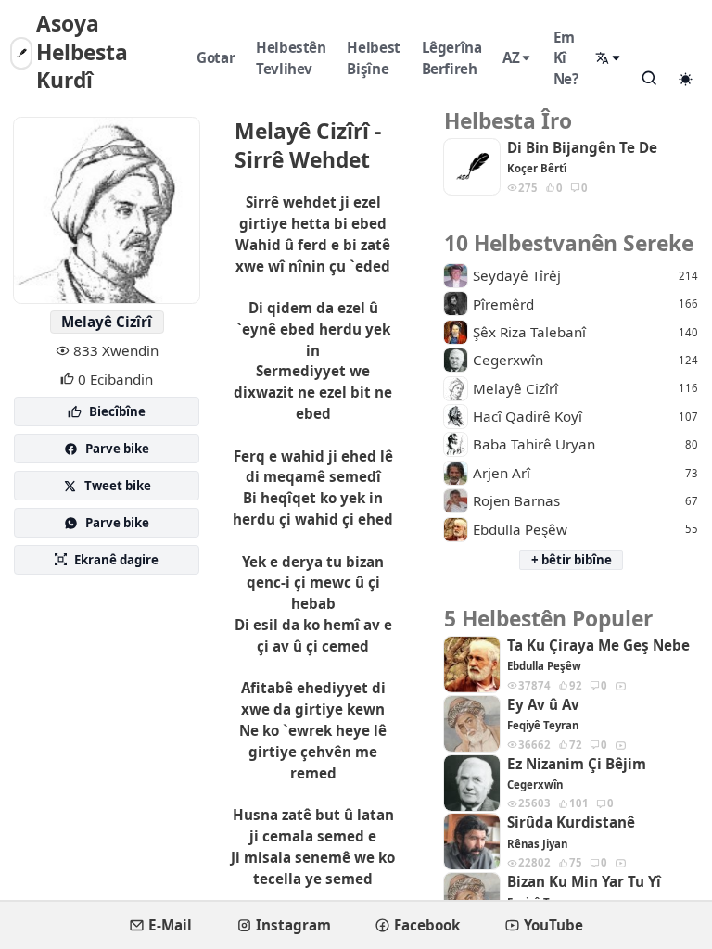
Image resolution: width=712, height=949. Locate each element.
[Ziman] (609, 57)
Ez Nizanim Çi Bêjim (576, 764)
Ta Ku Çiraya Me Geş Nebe (598, 645)
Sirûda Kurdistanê (571, 822)
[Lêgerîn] (649, 78)
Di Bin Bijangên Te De (582, 148)
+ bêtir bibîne (571, 559)
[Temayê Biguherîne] (685, 79)
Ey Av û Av (543, 705)
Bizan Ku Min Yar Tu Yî (584, 882)
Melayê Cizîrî (106, 321)
